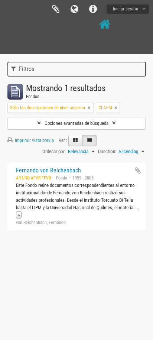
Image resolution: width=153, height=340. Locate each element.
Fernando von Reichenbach (48, 170)
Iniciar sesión (125, 9)
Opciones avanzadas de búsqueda (76, 123)
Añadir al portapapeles (137, 170)
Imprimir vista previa (34, 140)
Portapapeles (55, 9)
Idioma (74, 9)
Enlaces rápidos (93, 9)
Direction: (107, 151)
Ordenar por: (54, 151)
